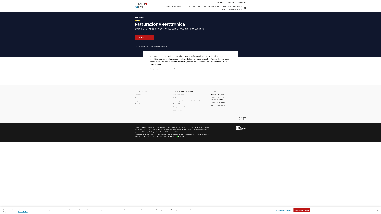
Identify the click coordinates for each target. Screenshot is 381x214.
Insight (231, 2)
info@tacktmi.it (219, 105)
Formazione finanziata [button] (231, 9)
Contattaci (241, 2)
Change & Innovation (179, 107)
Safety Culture (177, 110)
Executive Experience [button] (232, 6)
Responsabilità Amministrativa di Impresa (169, 134)
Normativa (149, 46)
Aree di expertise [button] (173, 6)
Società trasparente (202, 134)
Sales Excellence (178, 95)
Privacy (137, 136)
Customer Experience (180, 98)
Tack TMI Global (157, 136)
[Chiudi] (378, 210)
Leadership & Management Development (186, 101)
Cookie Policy (23, 212)
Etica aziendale (189, 134)
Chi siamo (138, 95)
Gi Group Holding (169, 136)
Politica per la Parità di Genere (144, 134)
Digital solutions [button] (211, 6)
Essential (175, 113)
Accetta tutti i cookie (302, 210)
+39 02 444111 (220, 102)
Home (136, 46)
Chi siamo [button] (220, 2)
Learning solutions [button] (192, 6)
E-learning (142, 46)
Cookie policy (146, 136)
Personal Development (180, 104)
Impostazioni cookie (283, 210)
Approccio (138, 98)
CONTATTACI (143, 37)
